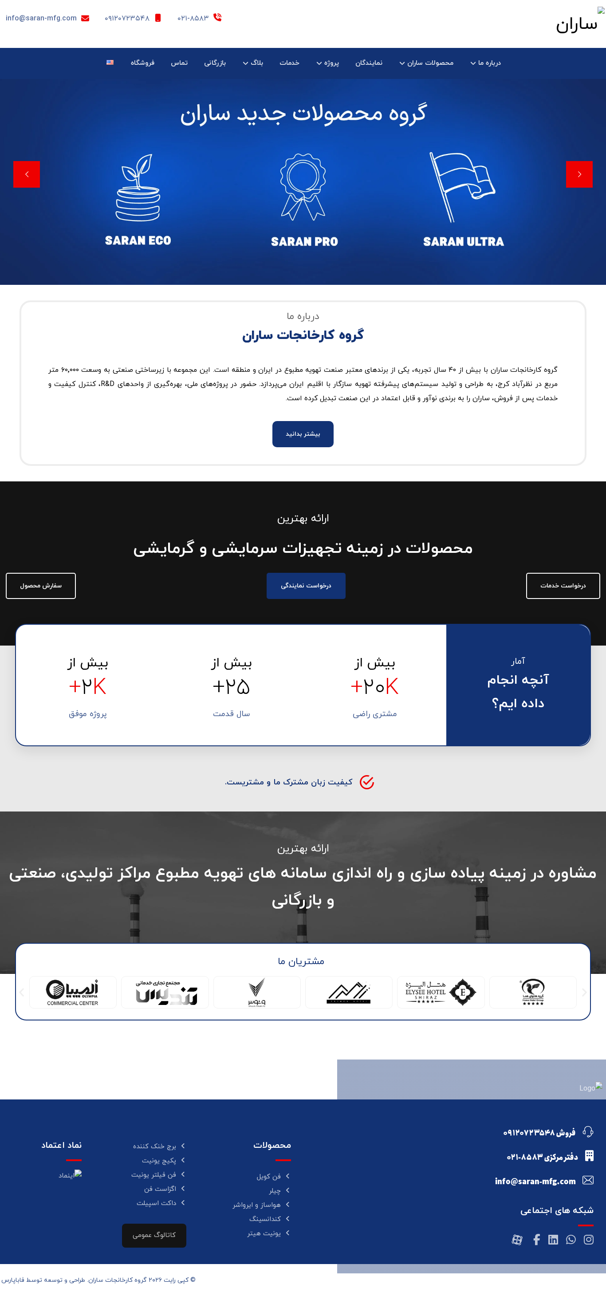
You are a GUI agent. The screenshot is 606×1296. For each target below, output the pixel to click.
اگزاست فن (160, 1189)
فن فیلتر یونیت (153, 1175)
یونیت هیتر (264, 1233)
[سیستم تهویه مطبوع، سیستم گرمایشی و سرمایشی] (549, 24)
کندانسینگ (265, 1219)
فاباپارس (12, 1280)
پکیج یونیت (159, 1161)
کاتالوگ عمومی (154, 1235)
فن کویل (269, 1177)
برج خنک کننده (154, 1146)
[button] (21, 992)
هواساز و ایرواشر (256, 1205)
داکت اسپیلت (156, 1203)
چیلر (275, 1191)
